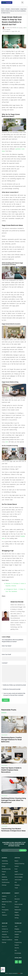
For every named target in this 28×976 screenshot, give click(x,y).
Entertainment (14, 485)
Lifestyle (14, 488)
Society (14, 491)
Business (14, 482)
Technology (14, 494)
